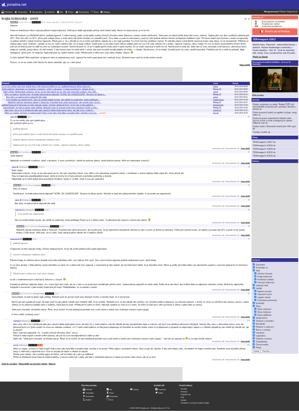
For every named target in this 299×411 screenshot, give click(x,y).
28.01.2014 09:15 (241, 94)
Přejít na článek (260, 57)
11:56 (57, 294)
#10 (248, 320)
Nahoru (52, 364)
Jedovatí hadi (262, 285)
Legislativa (261, 336)
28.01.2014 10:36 (241, 105)
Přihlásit (282, 12)
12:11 (42, 321)
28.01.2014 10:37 (241, 102)
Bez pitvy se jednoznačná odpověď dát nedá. (26, 97)
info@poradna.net (157, 408)
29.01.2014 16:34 (241, 113)
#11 (248, 345)
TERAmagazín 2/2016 (263, 145)
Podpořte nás (257, 17)
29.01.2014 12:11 (241, 110)
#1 (249, 117)
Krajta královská (52, 22)
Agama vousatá (264, 291)
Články (255, 137)
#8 (249, 226)
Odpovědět (245, 65)
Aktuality (255, 100)
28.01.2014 (36, 22)
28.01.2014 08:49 (241, 86)
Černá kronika (262, 344)
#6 (249, 209)
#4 (249, 185)
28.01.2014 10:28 (241, 100)
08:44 (43, 22)
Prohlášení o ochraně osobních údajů (195, 403)
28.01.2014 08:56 (241, 89)
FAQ (182, 397)
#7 (249, 239)
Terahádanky (261, 341)
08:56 (43, 152)
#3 (249, 167)
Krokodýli (260, 303)
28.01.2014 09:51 (241, 97)
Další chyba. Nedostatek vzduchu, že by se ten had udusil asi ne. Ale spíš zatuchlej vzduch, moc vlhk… (50, 92)
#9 (249, 293)
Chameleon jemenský (267, 300)
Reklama (184, 392)
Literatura (260, 333)
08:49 (29, 117)
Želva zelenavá (264, 309)
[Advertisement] (126, 74)
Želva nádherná (264, 315)
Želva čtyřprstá (264, 312)
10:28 (46, 210)
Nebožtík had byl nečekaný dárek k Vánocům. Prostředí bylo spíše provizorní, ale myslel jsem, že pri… (55, 102)
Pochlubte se (262, 268)
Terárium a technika (265, 321)
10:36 (34, 239)
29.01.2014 (35, 321)
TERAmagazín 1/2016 (263, 149)
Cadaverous (218, 100)
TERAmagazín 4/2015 (263, 156)
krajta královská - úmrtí (20, 19)
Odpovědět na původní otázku (33, 364)
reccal (215, 113)
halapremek (218, 105)
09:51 (43, 200)
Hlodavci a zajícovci (265, 327)
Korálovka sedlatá (265, 279)
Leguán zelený (264, 297)
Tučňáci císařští (260, 132)
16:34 (40, 345)
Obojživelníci (262, 318)
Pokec (259, 347)
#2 (249, 152)
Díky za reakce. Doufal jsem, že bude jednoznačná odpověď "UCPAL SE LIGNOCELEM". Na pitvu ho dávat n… (55, 94)
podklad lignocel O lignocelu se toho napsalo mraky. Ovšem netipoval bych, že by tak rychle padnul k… (48, 105)
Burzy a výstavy (263, 330)
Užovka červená (264, 273)
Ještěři (259, 288)
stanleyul (217, 110)
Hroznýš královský (265, 282)
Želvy (258, 306)
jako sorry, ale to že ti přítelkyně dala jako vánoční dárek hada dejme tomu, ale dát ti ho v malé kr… (50, 110)
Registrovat (292, 12)
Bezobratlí (260, 324)
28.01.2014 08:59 (241, 92)
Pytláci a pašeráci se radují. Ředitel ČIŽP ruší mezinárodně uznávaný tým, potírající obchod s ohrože (274, 106)
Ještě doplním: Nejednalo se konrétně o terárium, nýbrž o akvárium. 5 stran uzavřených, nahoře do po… (49, 89)
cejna (215, 86)
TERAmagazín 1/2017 (264, 39)
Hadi (258, 270)
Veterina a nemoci (264, 339)
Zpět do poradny (9, 364)
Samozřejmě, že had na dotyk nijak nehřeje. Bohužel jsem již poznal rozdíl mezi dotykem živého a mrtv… (51, 107)
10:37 (61, 226)
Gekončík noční (264, 294)
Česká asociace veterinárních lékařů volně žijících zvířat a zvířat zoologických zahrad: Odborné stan (272, 120)
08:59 (40, 167)
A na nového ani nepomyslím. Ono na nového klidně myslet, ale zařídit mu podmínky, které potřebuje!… (53, 100)
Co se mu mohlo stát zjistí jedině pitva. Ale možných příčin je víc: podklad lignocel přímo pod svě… (47, 86)
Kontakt (183, 400)
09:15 (53, 185)
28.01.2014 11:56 (241, 108)
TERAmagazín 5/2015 (263, 152)
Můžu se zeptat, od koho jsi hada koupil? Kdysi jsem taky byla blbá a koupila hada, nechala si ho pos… (52, 113)
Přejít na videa (258, 95)
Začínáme (260, 265)
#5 (249, 200)
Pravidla (184, 389)
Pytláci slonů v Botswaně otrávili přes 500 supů (274, 126)
